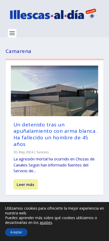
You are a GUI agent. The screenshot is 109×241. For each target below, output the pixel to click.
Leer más (25, 184)
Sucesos (43, 152)
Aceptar (16, 232)
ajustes (46, 222)
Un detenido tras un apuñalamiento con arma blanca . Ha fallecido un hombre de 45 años (55, 134)
